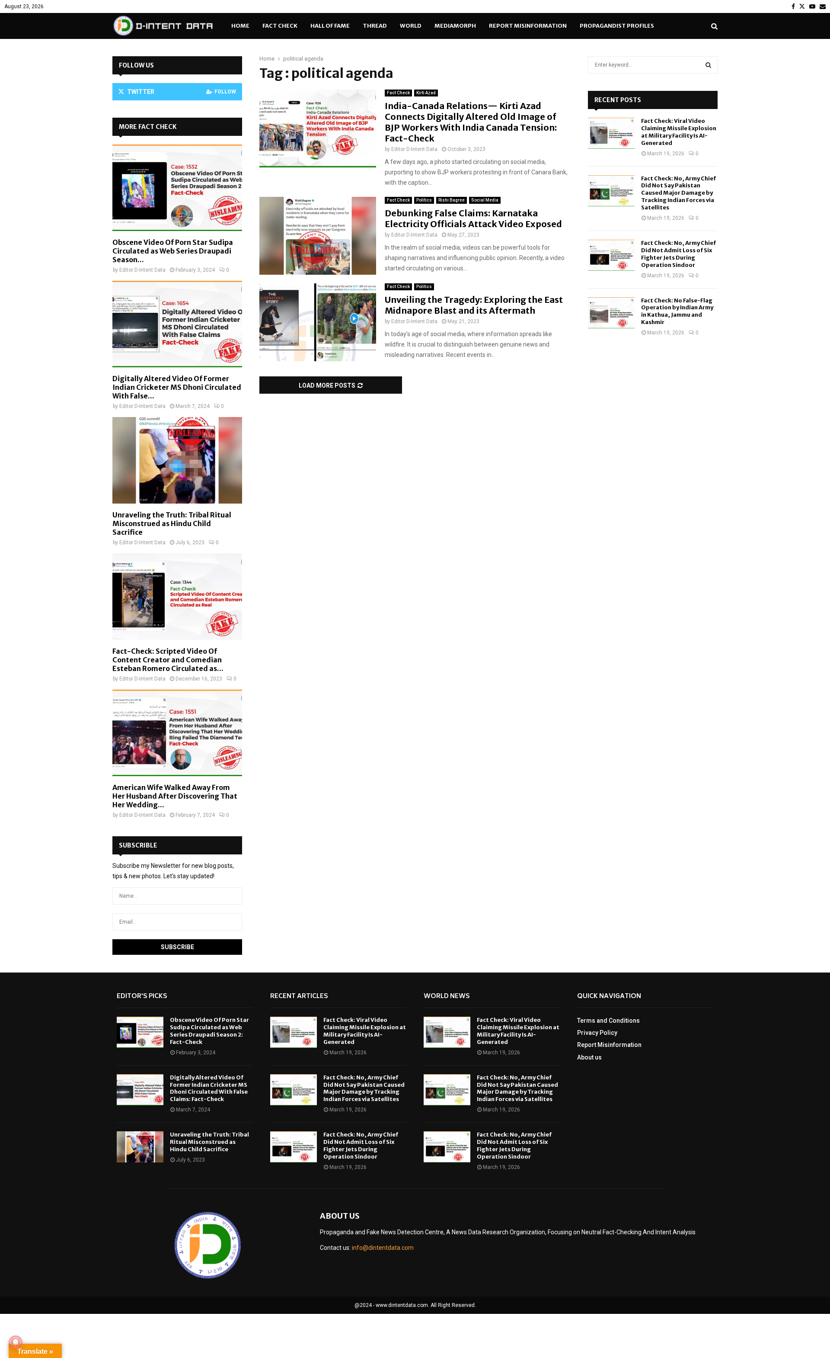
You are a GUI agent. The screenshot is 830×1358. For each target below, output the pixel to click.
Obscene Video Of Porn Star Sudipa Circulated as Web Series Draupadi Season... (172, 251)
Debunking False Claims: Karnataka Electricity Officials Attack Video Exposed (473, 218)
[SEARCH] (708, 65)
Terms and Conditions (608, 1020)
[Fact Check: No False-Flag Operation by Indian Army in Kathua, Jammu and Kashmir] (611, 312)
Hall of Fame (330, 25)
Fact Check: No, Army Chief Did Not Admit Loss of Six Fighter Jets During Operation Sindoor (678, 254)
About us (589, 1057)
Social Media (484, 200)
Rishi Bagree (451, 200)
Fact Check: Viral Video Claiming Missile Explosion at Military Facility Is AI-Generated (678, 132)
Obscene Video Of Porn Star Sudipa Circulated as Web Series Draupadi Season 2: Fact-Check (209, 1031)
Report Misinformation (528, 25)
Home (240, 25)
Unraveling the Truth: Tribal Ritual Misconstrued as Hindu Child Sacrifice (171, 523)
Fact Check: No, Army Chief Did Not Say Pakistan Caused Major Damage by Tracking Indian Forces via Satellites (678, 193)
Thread (375, 25)
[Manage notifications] (15, 1342)
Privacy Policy (597, 1032)
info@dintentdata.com (383, 1247)
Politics (424, 200)
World (410, 25)
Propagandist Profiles (617, 25)
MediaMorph (455, 25)
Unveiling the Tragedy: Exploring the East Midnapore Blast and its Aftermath (474, 305)
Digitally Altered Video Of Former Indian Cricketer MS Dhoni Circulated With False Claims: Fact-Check (209, 1088)
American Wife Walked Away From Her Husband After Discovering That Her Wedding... (174, 796)
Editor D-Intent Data (414, 149)
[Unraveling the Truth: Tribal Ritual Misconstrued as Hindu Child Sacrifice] (177, 460)
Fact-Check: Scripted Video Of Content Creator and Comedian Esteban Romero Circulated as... (167, 660)
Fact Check (279, 25)
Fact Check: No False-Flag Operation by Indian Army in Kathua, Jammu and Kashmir (677, 311)
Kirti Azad (426, 92)
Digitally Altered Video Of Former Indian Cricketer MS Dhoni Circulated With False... (176, 387)
